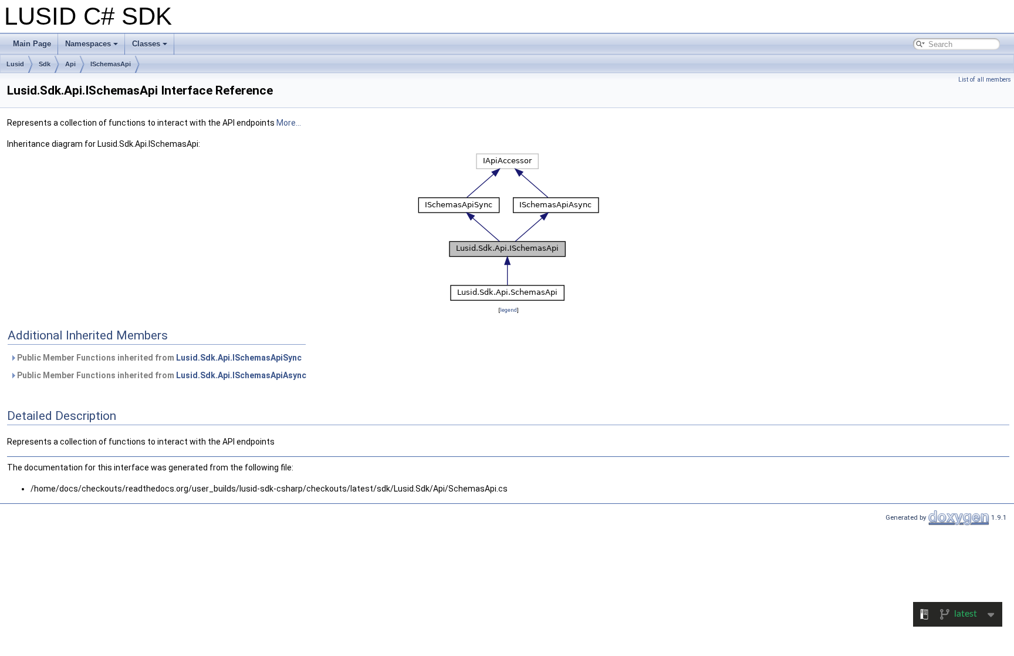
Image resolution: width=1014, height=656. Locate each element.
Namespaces (88, 43)
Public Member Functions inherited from (158, 357)
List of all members (984, 79)
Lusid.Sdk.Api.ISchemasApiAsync (241, 375)
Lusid (15, 64)
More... (288, 122)
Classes (146, 43)
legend (508, 310)
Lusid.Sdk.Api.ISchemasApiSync (239, 357)
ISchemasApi (110, 64)
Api (70, 64)
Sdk (44, 64)
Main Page (32, 43)
